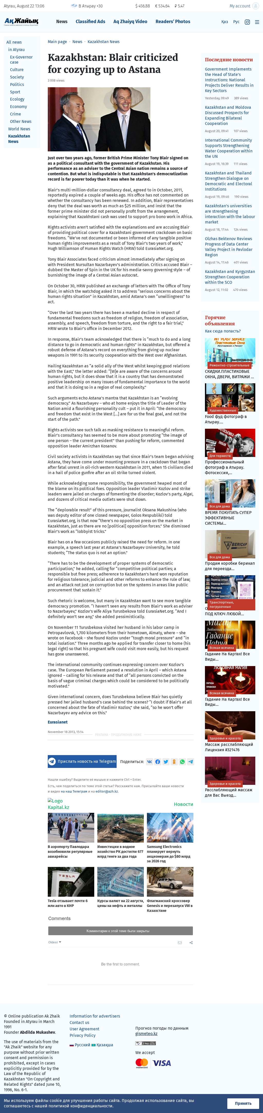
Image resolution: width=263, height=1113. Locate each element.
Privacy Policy (83, 1035)
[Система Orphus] (145, 1043)
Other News (20, 121)
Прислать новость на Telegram (87, 761)
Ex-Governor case (21, 60)
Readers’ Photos (173, 21)
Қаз (224, 21)
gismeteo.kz (146, 1033)
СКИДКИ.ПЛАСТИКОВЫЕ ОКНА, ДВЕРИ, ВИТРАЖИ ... (229, 371)
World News (19, 128)
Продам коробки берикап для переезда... (230, 563)
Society (17, 77)
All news (14, 42)
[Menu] (257, 22)
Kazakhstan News (19, 139)
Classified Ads (90, 21)
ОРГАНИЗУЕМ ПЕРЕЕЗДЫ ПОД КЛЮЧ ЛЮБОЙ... (227, 608)
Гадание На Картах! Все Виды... (227, 654)
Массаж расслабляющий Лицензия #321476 (229, 744)
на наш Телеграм (74, 791)
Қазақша (105, 1044)
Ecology (17, 99)
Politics (17, 84)
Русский (82, 1044)
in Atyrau (16, 49)
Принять (243, 1103)
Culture (17, 69)
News (62, 21)
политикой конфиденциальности (80, 1106)
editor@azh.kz (107, 791)
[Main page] (21, 21)
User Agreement (84, 1029)
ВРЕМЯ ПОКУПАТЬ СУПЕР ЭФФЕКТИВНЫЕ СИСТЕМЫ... (228, 515)
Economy (18, 106)
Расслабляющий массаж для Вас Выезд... (228, 790)
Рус (236, 21)
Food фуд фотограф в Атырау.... (226, 416)
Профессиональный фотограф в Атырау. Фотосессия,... (224, 464)
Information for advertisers (95, 1016)
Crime (15, 114)
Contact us (79, 1022)
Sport (15, 92)
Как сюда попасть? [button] (223, 331)
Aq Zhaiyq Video (130, 21)
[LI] (146, 1017)
